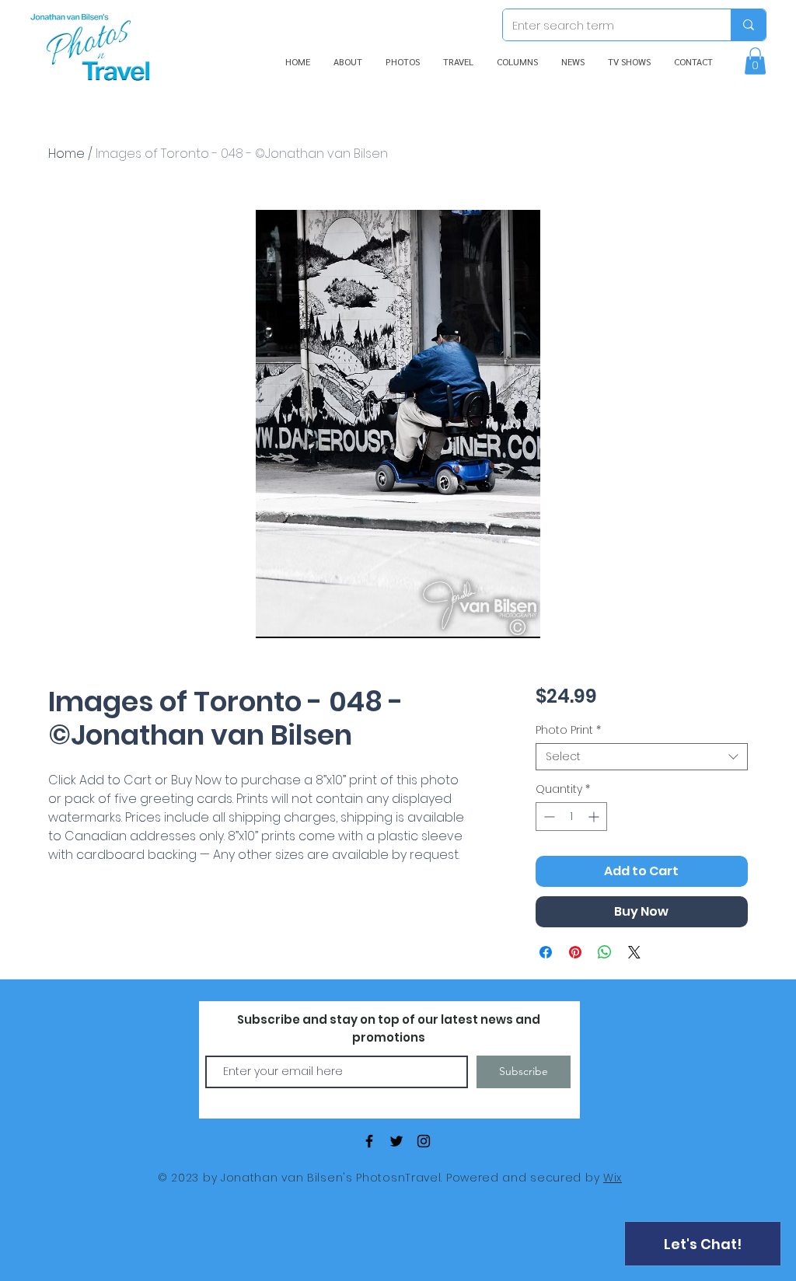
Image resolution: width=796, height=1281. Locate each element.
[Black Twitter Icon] (396, 1141)
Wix (612, 1177)
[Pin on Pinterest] (575, 952)
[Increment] (595, 816)
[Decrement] (547, 816)
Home (66, 153)
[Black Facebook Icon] (369, 1141)
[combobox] (642, 756)
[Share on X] (634, 952)
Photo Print (568, 730)
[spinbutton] (571, 816)
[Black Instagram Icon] (423, 1141)
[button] (755, 61)
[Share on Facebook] (545, 952)
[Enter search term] (748, 24)
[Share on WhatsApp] (604, 952)
